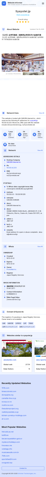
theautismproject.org (10, 408)
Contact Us (23, 468)
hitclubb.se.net (7, 432)
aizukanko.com (10, 360)
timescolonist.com (9, 391)
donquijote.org (7, 395)
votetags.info (7, 449)
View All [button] (41, 113)
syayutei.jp (34, 120)
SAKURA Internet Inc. (14, 162)
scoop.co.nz (7, 402)
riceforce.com (7, 405)
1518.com (5, 388)
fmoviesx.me (7, 445)
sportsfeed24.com (9, 459)
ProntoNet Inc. (12, 269)
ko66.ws (5, 435)
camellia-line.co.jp (9, 398)
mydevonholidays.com (11, 442)
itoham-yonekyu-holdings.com (14, 415)
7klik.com (5, 456)
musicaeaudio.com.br (10, 452)
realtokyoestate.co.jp (10, 412)
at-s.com (5, 419)
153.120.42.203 (12, 168)
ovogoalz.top (7, 463)
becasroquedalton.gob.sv (12, 439)
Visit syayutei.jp (22, 15)
